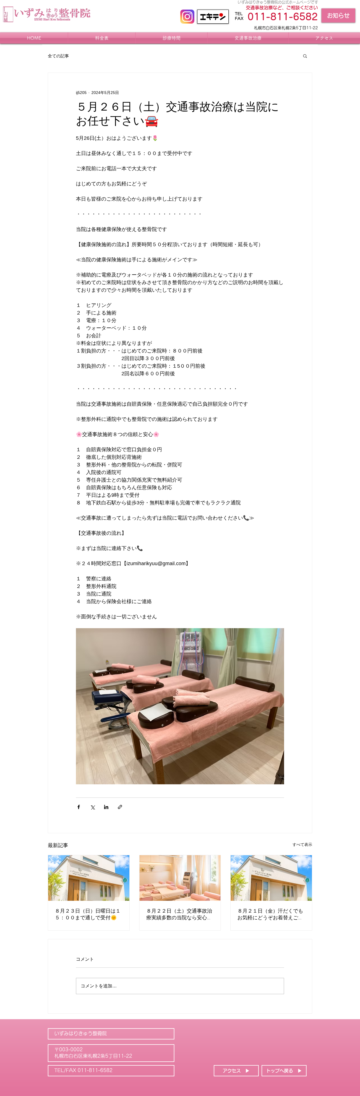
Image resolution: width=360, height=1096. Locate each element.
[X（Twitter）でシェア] (92, 807)
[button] (305, 55)
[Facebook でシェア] (78, 807)
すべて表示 (302, 844)
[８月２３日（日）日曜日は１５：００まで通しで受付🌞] (88, 878)
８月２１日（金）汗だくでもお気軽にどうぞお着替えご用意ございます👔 (270, 914)
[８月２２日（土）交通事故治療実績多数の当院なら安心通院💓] (180, 878)
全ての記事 (58, 55)
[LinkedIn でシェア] (106, 807)
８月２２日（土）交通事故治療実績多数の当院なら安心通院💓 (179, 914)
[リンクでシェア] (120, 807)
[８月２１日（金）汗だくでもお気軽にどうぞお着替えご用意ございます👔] (271, 878)
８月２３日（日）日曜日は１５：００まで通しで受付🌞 (88, 914)
